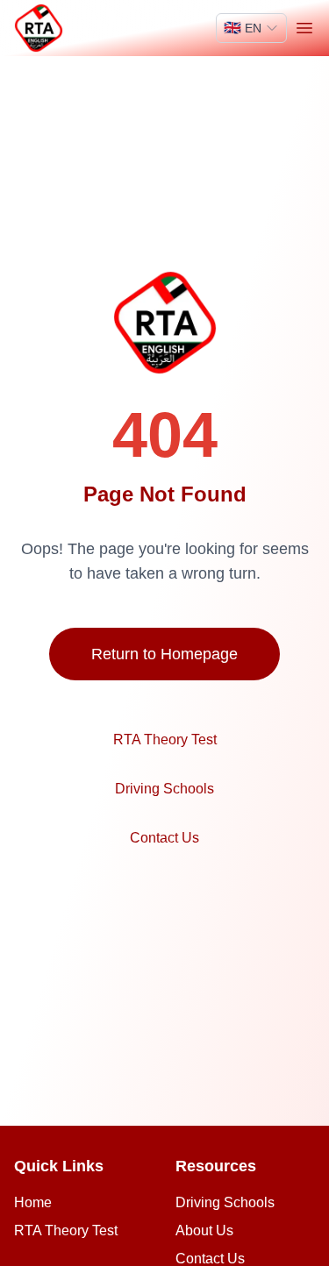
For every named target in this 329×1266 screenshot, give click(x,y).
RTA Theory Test (165, 739)
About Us (204, 1230)
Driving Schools (164, 788)
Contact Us (164, 837)
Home (33, 1202)
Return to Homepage (164, 654)
